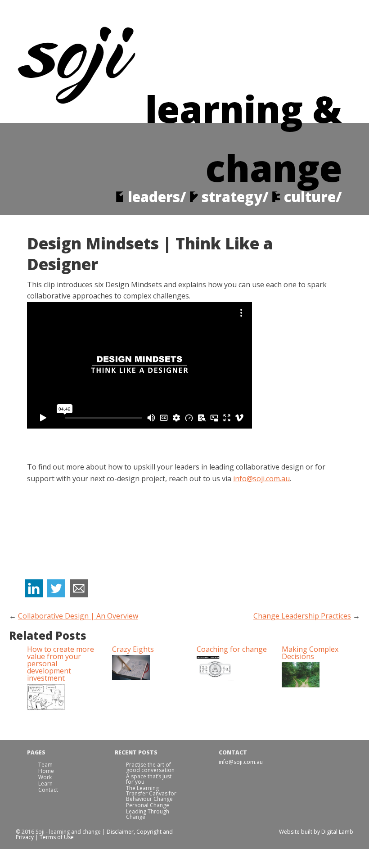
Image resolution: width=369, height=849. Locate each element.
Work (45, 777)
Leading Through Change (147, 814)
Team (45, 764)
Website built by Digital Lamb (316, 831)
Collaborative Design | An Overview (78, 616)
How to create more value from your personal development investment (60, 664)
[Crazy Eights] (148, 668)
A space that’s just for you (148, 779)
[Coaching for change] (232, 668)
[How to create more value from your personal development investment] (63, 697)
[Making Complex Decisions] (317, 675)
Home (46, 771)
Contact (48, 790)
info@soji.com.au (261, 478)
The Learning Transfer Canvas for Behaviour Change (151, 793)
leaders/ (157, 196)
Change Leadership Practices (302, 616)
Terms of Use (57, 837)
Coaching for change (232, 649)
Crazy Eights (133, 649)
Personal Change (147, 805)
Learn (45, 783)
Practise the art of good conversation (150, 767)
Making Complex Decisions (310, 653)
